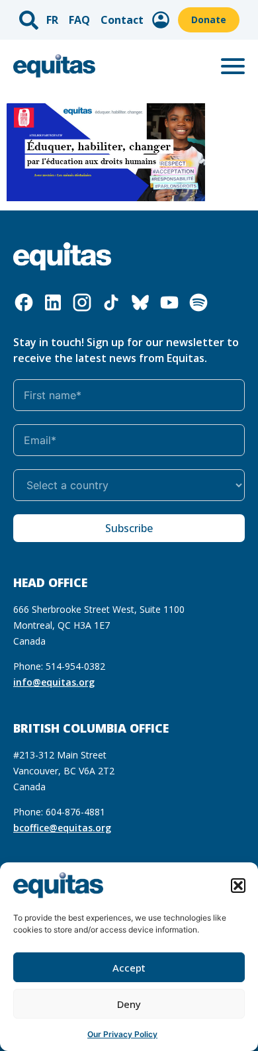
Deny (129, 1004)
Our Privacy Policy (122, 1034)
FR (52, 20)
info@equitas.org (54, 682)
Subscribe (129, 528)
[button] (238, 885)
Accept (129, 967)
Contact (122, 20)
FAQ (79, 20)
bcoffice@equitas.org (62, 827)
